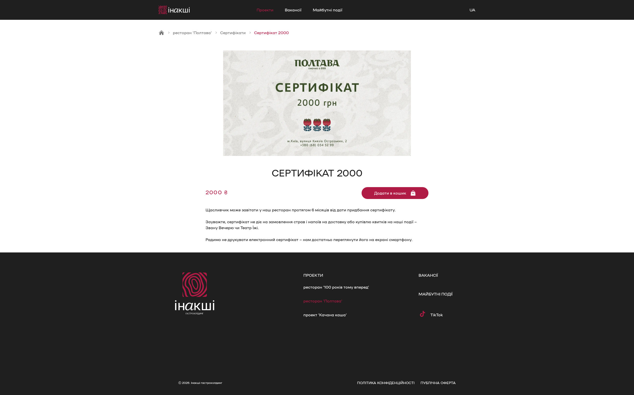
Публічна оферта (438, 383)
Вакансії (293, 9)
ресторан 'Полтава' (192, 32)
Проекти (265, 9)
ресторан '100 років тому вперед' (336, 287)
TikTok (436, 314)
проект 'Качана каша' (325, 314)
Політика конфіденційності (386, 383)
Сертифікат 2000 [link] (271, 32)
